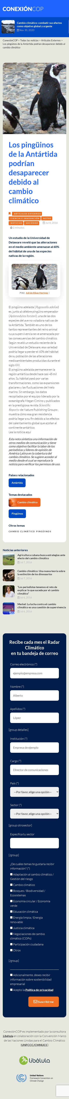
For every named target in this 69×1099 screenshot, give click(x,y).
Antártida (17, 482)
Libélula (8, 1036)
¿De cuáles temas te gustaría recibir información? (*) (32, 866)
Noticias (16, 223)
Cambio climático (27, 502)
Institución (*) (18, 738)
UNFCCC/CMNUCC (34, 1045)
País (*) (14, 783)
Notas (47, 218)
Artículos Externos (27, 214)
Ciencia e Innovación (25, 218)
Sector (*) (16, 805)
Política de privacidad (39, 990)
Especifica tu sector (22, 834)
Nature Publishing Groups (40, 410)
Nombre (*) (17, 686)
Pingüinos (17, 513)
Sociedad (32, 223)
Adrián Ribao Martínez (37, 292)
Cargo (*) (15, 761)
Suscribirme (45, 1001)
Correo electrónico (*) (23, 664)
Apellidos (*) (17, 709)
